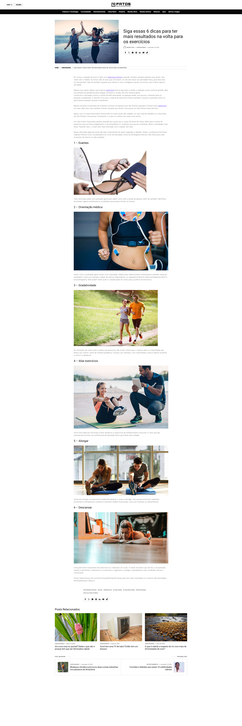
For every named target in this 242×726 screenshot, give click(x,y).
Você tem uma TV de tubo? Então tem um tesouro (119, 647)
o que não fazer (129, 590)
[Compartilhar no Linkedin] (140, 52)
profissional (141, 590)
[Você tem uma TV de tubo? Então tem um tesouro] (121, 627)
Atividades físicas (90, 590)
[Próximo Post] (179, 667)
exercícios (110, 90)
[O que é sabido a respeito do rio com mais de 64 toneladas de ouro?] (166, 627)
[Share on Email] (143, 52)
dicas (100, 590)
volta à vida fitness (91, 593)
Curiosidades (141, 47)
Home (57, 68)
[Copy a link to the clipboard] (147, 52)
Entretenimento (152, 664)
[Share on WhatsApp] (132, 52)
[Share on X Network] (129, 52)
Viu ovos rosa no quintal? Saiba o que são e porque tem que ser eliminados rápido (75, 647)
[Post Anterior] (63, 667)
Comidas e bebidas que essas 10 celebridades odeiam (151, 668)
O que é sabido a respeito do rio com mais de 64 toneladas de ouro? (165, 647)
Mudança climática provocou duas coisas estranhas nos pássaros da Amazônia (94, 668)
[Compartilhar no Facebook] (125, 52)
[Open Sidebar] (234, 22)
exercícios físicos (115, 77)
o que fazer (118, 590)
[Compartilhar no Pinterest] (136, 52)
